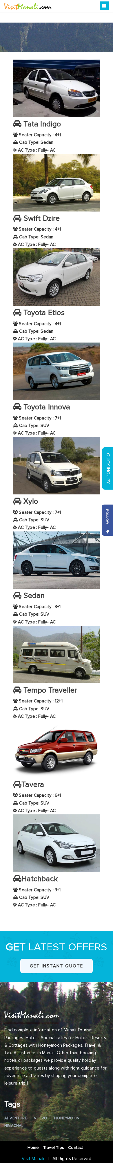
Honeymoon (66, 1118)
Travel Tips (54, 1147)
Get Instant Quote (56, 966)
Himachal (13, 1125)
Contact (76, 1147)
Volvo (40, 1118)
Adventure (15, 1118)
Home (34, 1147)
